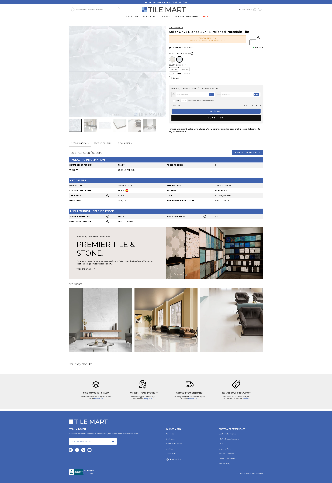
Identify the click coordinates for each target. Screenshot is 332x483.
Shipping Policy (225, 449)
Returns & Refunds (226, 454)
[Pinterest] (83, 450)
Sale (205, 16)
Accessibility (175, 459)
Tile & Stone (131, 16)
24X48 (174, 69)
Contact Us (171, 454)
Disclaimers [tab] (125, 143)
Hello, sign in (245, 10)
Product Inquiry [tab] (103, 143)
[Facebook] (77, 450)
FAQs (221, 444)
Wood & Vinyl (150, 16)
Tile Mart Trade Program (229, 439)
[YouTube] (89, 450)
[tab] (112, 115)
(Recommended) (195, 101)
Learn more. (98, 399)
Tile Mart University (186, 16)
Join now (245, 399)
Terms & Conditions (227, 459)
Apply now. (148, 399)
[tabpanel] (166, 185)
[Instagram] (71, 450)
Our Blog (169, 449)
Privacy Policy (224, 464)
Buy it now (216, 118)
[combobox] (95, 9)
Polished (175, 78)
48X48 (184, 69)
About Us (170, 434)
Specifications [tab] (80, 143)
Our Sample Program (227, 434)
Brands (166, 16)
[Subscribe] (113, 441)
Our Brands (170, 439)
